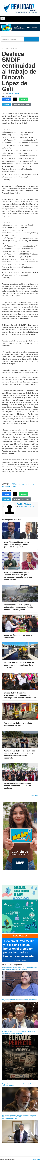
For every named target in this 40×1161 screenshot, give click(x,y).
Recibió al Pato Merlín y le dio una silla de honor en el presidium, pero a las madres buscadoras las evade (18, 948)
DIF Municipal (17, 485)
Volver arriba (36, 1159)
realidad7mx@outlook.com (26, 506)
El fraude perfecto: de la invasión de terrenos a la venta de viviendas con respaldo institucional (18, 1032)
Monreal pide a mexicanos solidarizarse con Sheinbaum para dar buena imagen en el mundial (19, 1000)
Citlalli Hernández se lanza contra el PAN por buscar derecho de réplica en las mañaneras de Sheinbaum (19, 968)
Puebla (13, 483)
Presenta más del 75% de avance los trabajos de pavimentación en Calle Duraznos (19, 665)
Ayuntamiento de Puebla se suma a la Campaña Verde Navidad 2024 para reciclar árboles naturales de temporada (19, 754)
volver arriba (34, 795)
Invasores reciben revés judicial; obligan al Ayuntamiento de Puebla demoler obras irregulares (18, 607)
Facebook (6, 99)
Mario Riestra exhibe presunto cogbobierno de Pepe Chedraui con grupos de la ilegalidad (18, 544)
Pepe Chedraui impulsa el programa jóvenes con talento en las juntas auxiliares (18, 785)
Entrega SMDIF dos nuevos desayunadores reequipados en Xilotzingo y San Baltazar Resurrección (20, 695)
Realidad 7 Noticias (13, 93)
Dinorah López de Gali (29, 485)
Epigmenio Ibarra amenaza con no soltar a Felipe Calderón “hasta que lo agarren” (18, 1084)
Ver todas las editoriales (20, 960)
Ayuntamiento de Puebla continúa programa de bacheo (18, 724)
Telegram (6, 104)
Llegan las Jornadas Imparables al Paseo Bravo (18, 636)
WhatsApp (24, 99)
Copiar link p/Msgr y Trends (21, 104)
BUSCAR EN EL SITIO (31, 39)
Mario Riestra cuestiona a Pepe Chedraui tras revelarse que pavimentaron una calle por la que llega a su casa (18, 576)
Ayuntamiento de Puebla (9, 487)
